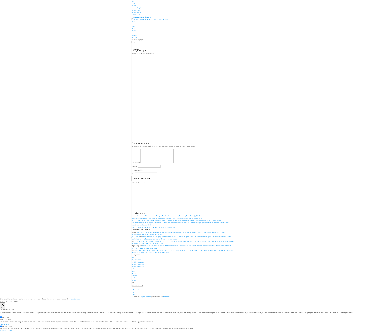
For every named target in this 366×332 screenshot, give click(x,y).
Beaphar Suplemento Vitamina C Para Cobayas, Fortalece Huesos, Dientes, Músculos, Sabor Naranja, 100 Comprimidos (169, 216)
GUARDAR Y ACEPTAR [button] (7, 331)
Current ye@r (136, 182)
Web (133, 174)
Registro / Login (136, 8)
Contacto (134, 37)
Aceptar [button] (71, 299)
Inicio (133, 21)
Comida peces (136, 15)
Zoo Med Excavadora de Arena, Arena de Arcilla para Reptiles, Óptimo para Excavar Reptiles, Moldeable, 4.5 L (167, 218)
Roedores (135, 35)
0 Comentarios (149, 53)
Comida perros (136, 12)
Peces (133, 28)
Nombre (135, 166)
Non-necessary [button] (5, 324)
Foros (133, 3)
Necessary (5, 317)
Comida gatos (136, 10)
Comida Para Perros (138, 266)
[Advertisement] (172, 70)
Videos (134, 6)
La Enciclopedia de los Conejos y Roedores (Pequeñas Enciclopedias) (153, 227)
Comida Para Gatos (138, 262)
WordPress (166, 297)
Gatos (133, 26)
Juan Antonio (136, 237)
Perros (134, 30)
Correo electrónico (138, 170)
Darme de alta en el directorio (141, 17)
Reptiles (134, 33)
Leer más (77, 299)
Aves (133, 24)
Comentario (136, 163)
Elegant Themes (145, 297)
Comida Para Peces (138, 264)
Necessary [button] (3, 315)
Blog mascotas (136, 260)
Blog (133, 1)
